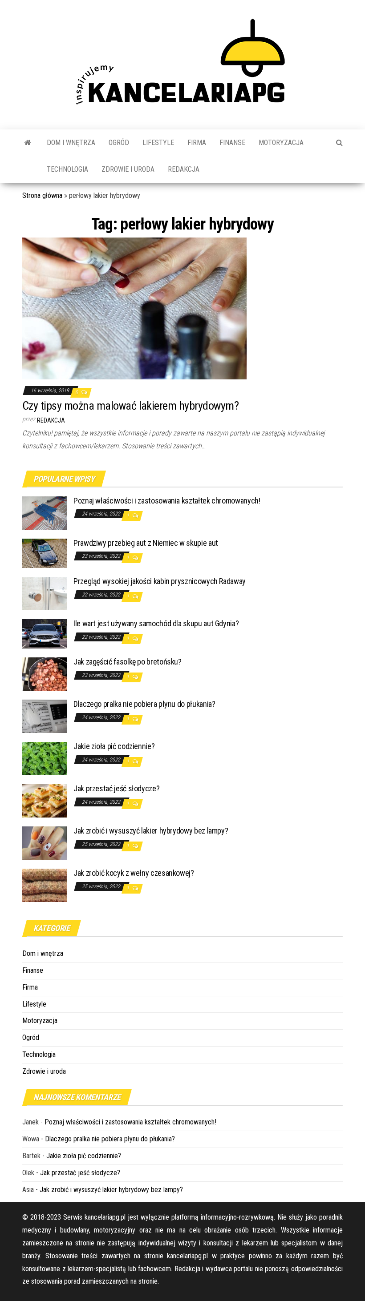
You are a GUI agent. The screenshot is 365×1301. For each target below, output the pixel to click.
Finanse (232, 142)
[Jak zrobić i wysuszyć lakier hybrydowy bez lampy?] (44, 842)
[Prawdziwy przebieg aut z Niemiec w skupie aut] (44, 552)
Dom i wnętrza (71, 142)
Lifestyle (158, 142)
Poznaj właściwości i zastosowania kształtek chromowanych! (166, 500)
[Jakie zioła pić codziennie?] (44, 758)
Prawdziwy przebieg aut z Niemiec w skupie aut (145, 543)
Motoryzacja (281, 142)
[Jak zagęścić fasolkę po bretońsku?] (44, 673)
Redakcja (183, 169)
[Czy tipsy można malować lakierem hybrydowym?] (134, 308)
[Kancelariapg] (28, 142)
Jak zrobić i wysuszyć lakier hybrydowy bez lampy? (150, 830)
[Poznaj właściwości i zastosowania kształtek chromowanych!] (44, 512)
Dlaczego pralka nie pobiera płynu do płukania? (144, 704)
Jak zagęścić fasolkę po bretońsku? (127, 661)
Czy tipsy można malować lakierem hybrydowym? (130, 405)
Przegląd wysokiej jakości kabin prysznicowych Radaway (159, 581)
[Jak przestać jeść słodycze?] (44, 800)
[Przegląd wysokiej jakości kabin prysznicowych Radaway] (44, 593)
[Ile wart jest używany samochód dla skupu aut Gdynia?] (44, 633)
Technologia (67, 169)
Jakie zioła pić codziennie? (113, 746)
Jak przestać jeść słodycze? (116, 788)
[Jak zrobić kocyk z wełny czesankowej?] (44, 885)
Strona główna (42, 195)
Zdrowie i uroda (127, 169)
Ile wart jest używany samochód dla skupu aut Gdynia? (156, 623)
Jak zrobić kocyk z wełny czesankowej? (133, 873)
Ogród (119, 142)
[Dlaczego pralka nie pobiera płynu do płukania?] (44, 716)
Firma (196, 142)
